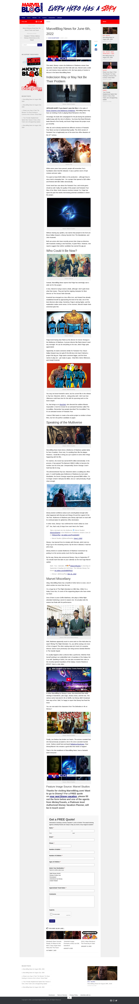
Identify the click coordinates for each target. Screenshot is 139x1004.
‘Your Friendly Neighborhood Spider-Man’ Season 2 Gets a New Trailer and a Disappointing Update (31, 120)
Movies (34, 17)
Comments (52, 894)
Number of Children (55, 855)
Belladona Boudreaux (77, 744)
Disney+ (105, 90)
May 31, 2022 (71, 574)
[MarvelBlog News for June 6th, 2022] (68, 50)
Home (23, 17)
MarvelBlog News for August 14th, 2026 (33, 987)
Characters (52, 17)
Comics (44, 17)
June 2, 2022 (78, 538)
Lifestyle (59, 17)
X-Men (112, 53)
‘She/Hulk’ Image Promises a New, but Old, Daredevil (71, 943)
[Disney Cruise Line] (72, 875)
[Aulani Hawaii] (72, 881)
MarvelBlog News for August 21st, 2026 (33, 972)
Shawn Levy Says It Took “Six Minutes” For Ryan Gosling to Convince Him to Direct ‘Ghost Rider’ (32, 112)
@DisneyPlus (56, 535)
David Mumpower (53, 38)
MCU (104, 35)
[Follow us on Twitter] (41, 22)
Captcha (51, 910)
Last (74, 833)
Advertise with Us (85, 995)
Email (51, 837)
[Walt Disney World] (72, 873)
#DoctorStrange (55, 532)
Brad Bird (63, 404)
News (28, 17)
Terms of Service (62, 995)
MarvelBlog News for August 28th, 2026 (33, 969)
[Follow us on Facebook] (36, 22)
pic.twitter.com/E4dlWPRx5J (64, 570)
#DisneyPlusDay (75, 566)
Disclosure (52, 995)
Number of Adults (55, 849)
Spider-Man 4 (106, 53)
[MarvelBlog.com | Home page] (32, 7)
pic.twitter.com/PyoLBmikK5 (70, 535)
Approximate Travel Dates (57, 888)
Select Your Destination (57, 868)
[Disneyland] (72, 877)
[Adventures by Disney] (72, 879)
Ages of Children (55, 862)
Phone (51, 843)
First (50, 833)
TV (39, 17)
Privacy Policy (74, 995)
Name (51, 828)
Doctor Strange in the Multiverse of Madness (60, 110)
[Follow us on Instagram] (39, 22)
